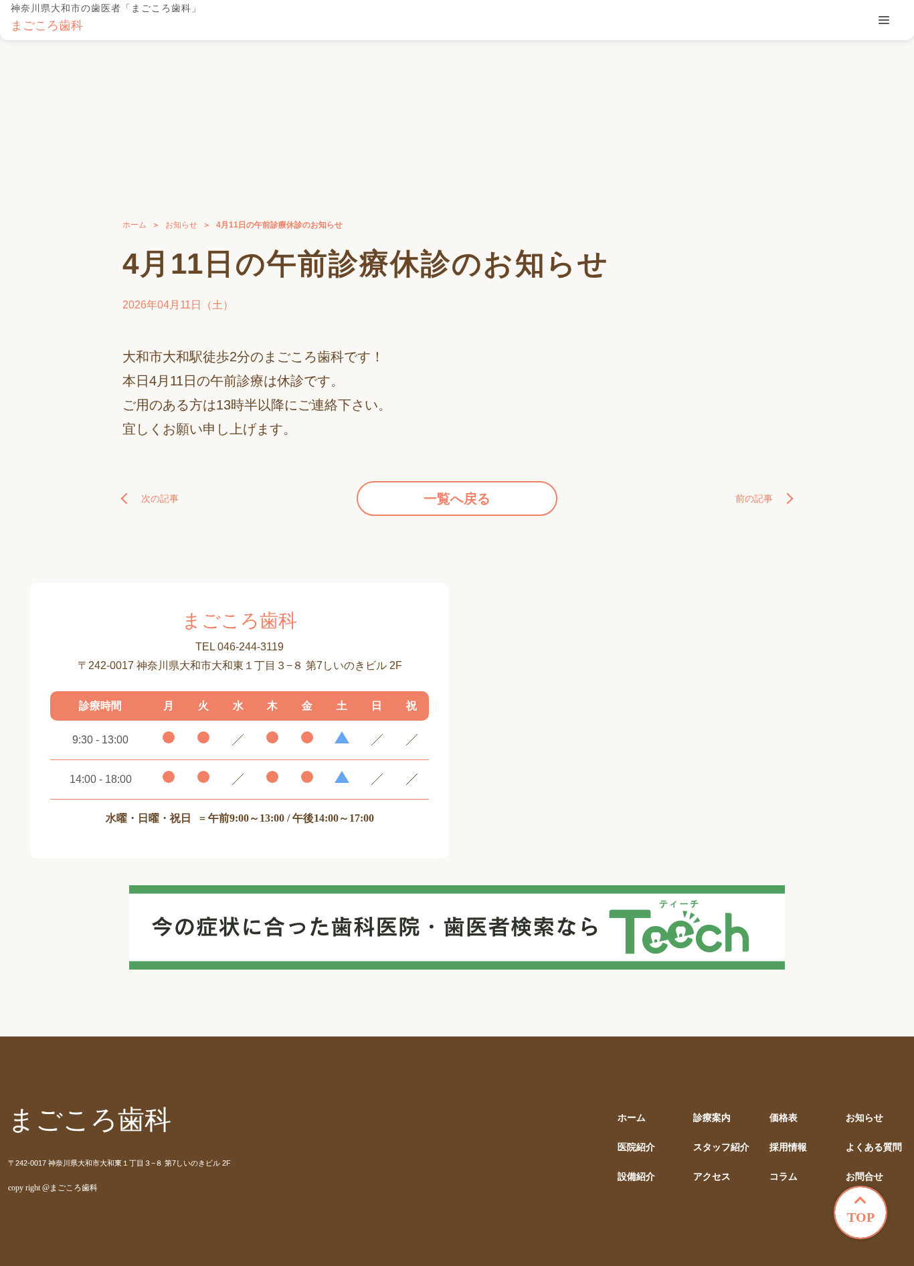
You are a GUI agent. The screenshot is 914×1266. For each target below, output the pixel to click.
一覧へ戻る (457, 498)
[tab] (884, 20)
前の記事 (754, 498)
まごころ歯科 (47, 25)
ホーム (134, 225)
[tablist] (883, 20)
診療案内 (712, 1118)
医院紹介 (636, 1147)
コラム (783, 1177)
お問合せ (864, 1177)
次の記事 (160, 498)
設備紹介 (636, 1177)
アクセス (712, 1177)
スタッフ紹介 (721, 1147)
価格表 (783, 1118)
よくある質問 (874, 1147)
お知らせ (181, 225)
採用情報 (788, 1147)
